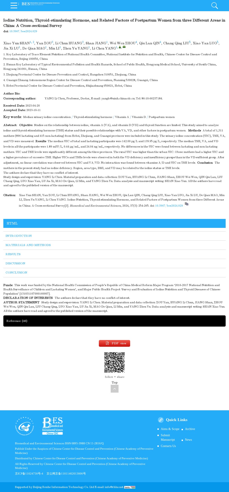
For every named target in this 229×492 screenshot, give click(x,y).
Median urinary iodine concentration (47, 117)
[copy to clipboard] (186, 205)
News (188, 439)
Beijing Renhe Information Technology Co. (61, 487)
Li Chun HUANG (68, 43)
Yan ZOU (44, 43)
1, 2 (32, 42)
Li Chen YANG (104, 48)
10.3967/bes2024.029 (23, 31)
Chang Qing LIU (176, 43)
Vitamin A (122, 117)
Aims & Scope (170, 429)
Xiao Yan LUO (205, 43)
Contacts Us (168, 446)
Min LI (54, 48)
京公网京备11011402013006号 (66, 473)
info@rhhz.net (114, 487)
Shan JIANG (96, 43)
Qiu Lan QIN (149, 43)
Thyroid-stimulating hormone (93, 117)
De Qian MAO (33, 48)
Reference (16, 321)
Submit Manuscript (168, 437)
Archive (190, 429)
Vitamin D (139, 117)
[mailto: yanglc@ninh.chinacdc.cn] (124, 47)
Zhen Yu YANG (75, 48)
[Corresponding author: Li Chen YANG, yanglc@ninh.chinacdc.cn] (120, 47)
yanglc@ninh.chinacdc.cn (118, 98)
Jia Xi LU (11, 48)
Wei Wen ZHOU (123, 43)
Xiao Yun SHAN (16, 43)
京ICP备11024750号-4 (31, 473)
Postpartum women (162, 117)
